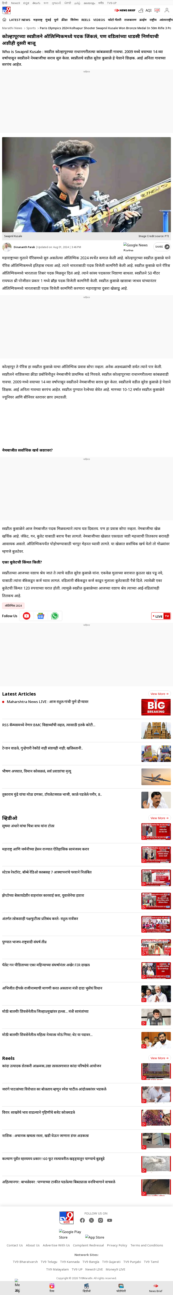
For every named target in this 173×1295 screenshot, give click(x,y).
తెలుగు (36, 3)
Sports (31, 28)
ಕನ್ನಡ (26, 3)
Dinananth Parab (24, 247)
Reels (85, 20)
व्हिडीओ (9, 818)
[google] (137, 246)
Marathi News (12, 28)
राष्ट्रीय (153, 20)
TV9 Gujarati (111, 1262)
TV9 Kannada (70, 1262)
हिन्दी (5, 3)
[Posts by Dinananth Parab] (7, 247)
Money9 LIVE (115, 1269)
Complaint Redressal (88, 1245)
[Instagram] (100, 1220)
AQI (148, 10)
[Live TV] (156, 10)
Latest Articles (19, 693)
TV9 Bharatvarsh (25, 1262)
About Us (33, 1245)
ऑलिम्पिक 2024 (13, 605)
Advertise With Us (56, 1245)
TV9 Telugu (49, 1262)
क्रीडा (64, 20)
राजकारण (130, 20)
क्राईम (143, 20)
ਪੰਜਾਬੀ (67, 3)
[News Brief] (125, 10)
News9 (15, 3)
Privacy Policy (117, 1245)
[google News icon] (41, 616)
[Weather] (142, 10)
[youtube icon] (27, 616)
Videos (99, 20)
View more (158, 694)
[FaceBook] (82, 1220)
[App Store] (98, 1238)
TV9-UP (112, 3)
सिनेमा (74, 20)
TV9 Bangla (90, 1262)
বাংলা (46, 3)
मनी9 (101, 3)
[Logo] (6, 10)
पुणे (56, 20)
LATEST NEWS (19, 20)
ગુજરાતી (56, 3)
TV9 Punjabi (132, 1262)
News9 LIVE (94, 1269)
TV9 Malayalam (57, 1269)
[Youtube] (109, 1220)
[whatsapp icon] (55, 616)
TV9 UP (77, 1269)
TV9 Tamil (151, 1262)
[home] (4, 19)
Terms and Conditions (146, 1245)
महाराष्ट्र (37, 20)
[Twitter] (91, 1220)
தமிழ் (77, 3)
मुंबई (48, 20)
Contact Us (15, 1245)
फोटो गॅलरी (114, 20)
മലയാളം (89, 3)
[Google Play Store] (71, 1234)
